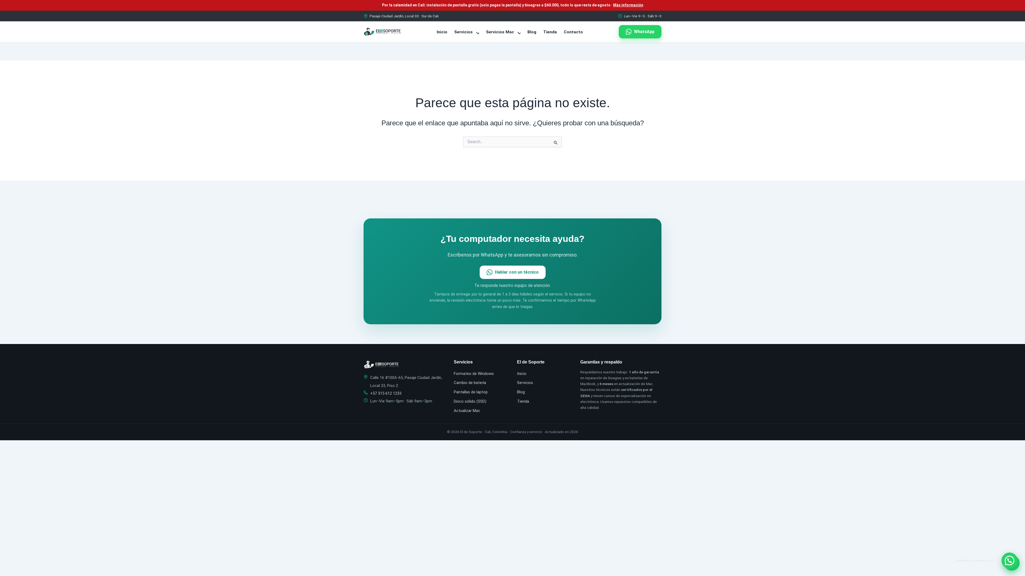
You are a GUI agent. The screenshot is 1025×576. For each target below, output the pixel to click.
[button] (1010, 561)
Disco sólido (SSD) (470, 401)
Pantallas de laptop (471, 392)
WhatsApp (644, 31)
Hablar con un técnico (517, 272)
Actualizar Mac (467, 410)
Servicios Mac (500, 32)
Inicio (442, 32)
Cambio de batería (470, 382)
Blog (531, 32)
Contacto (573, 32)
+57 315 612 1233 (385, 393)
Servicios (464, 32)
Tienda (550, 32)
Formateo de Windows (474, 373)
